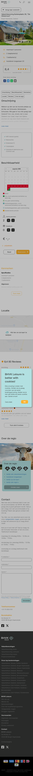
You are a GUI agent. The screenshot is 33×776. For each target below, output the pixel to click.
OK (24, 402)
